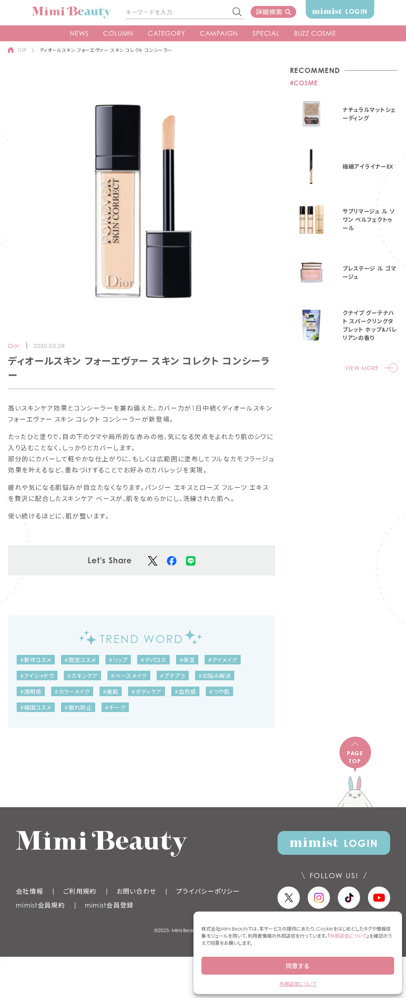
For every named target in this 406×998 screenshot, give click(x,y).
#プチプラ (173, 675)
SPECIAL (266, 33)
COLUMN (118, 33)
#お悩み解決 (214, 675)
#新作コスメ (36, 659)
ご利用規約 (79, 891)
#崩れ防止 (78, 707)
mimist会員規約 (40, 905)
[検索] (237, 12)
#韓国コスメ (36, 707)
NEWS (79, 33)
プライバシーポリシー (208, 891)
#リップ (118, 659)
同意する (298, 965)
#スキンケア (82, 675)
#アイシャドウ (37, 675)
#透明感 (31, 691)
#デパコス (153, 659)
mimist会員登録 (109, 905)
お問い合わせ (137, 891)
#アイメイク (222, 659)
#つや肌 (219, 691)
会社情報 (29, 891)
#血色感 (185, 691)
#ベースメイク (129, 675)
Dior (13, 345)
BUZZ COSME (315, 33)
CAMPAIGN (219, 33)
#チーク (115, 707)
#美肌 (111, 691)
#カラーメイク (72, 691)
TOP (22, 50)
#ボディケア (146, 691)
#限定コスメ (80, 659)
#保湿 (187, 659)
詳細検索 (269, 12)
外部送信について (348, 936)
